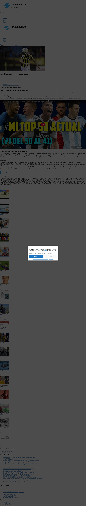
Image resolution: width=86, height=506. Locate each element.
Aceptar (35, 256)
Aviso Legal (51, 259)
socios (45, 250)
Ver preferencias (50, 256)
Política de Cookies (36, 259)
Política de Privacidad (44, 259)
